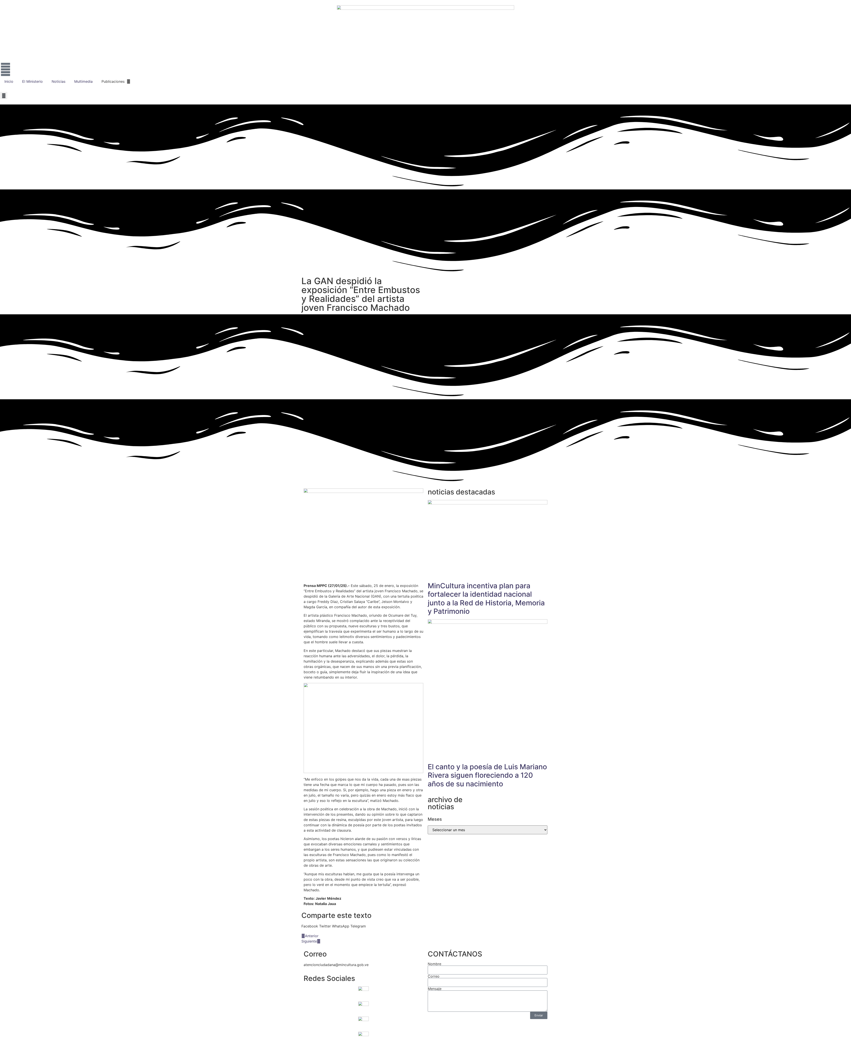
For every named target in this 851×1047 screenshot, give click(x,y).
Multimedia (83, 81)
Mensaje (434, 988)
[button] (3, 95)
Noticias (58, 81)
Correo (433, 976)
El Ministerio (32, 81)
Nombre (434, 964)
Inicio (8, 81)
